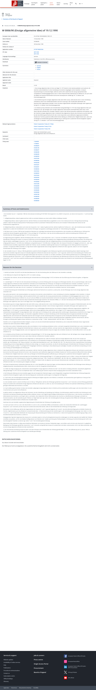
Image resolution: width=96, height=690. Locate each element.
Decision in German (42, 62)
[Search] (76, 3)
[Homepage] (2, 25)
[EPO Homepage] (17, 4)
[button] (48, 209)
